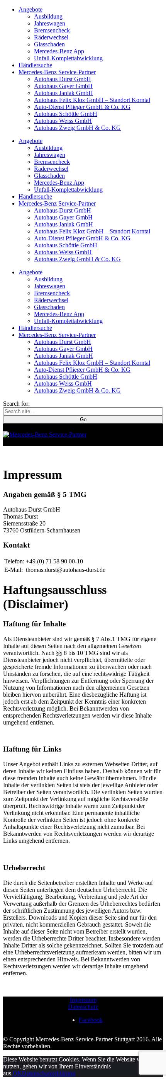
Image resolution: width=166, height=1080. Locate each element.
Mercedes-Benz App (59, 51)
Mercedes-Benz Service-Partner (57, 72)
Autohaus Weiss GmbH (63, 120)
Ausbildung (48, 16)
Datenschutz (83, 1006)
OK (17, 1073)
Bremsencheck (52, 30)
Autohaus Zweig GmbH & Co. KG (77, 127)
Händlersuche (35, 65)
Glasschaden (49, 44)
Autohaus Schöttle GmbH (65, 114)
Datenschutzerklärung (48, 1073)
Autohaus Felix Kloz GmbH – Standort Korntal (92, 100)
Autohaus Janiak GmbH (63, 93)
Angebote (30, 9)
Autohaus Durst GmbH (62, 79)
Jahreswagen (49, 23)
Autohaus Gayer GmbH (63, 86)
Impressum (83, 1000)
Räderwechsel (51, 37)
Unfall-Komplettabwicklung (68, 58)
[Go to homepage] (44, 434)
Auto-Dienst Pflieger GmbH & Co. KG (82, 107)
